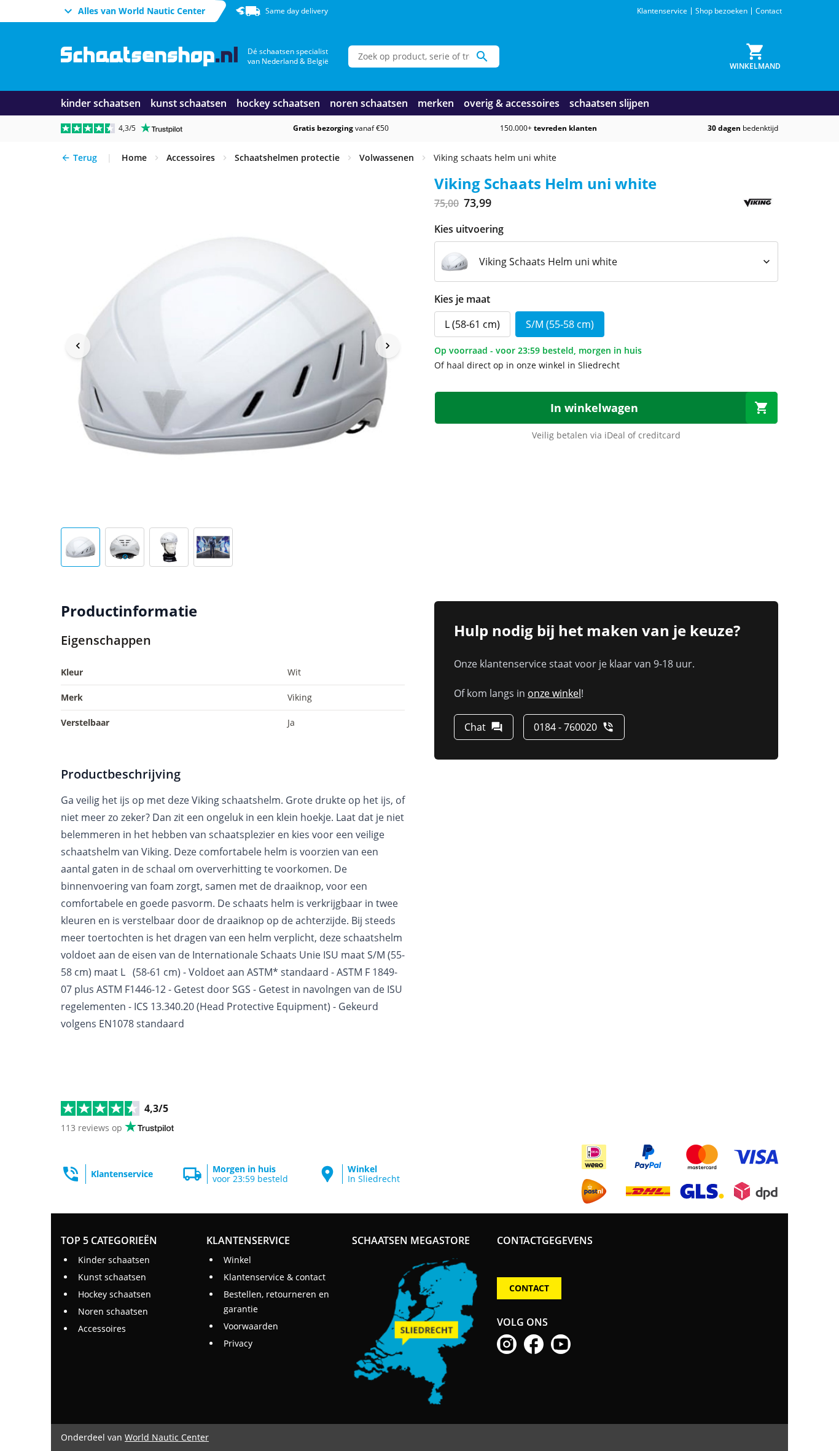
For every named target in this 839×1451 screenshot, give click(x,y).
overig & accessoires (512, 103)
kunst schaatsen (188, 103)
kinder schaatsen (101, 103)
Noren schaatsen (113, 1311)
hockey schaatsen (278, 103)
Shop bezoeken (721, 11)
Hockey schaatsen (114, 1294)
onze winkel (554, 693)
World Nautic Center (167, 1437)
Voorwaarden (251, 1326)
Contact (768, 11)
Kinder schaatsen (114, 1260)
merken (436, 103)
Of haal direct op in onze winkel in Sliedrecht (527, 365)
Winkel (237, 1260)
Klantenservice (662, 11)
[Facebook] (534, 1344)
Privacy (238, 1343)
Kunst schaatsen (112, 1277)
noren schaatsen (369, 103)
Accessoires (102, 1328)
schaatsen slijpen (609, 103)
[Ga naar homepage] (149, 57)
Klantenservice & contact (275, 1277)
